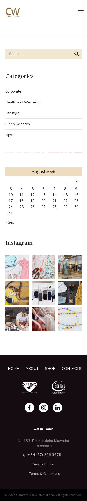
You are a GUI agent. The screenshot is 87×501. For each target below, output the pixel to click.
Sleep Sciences (17, 124)
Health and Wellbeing (23, 102)
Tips (8, 134)
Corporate (13, 91)
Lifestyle (12, 113)
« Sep (9, 222)
